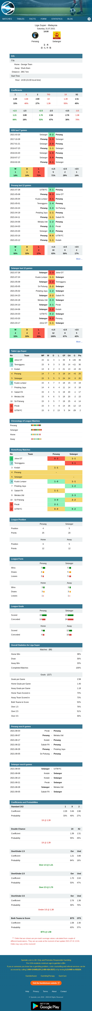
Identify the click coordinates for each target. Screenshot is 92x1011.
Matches (7, 19)
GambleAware (31, 976)
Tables (20, 19)
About (54, 991)
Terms (45, 991)
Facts (32, 19)
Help (27, 991)
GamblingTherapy (48, 976)
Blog (70, 19)
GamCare (62, 976)
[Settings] (89, 19)
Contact (63, 991)
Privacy (36, 991)
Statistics (56, 19)
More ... (79, 259)
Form (43, 19)
